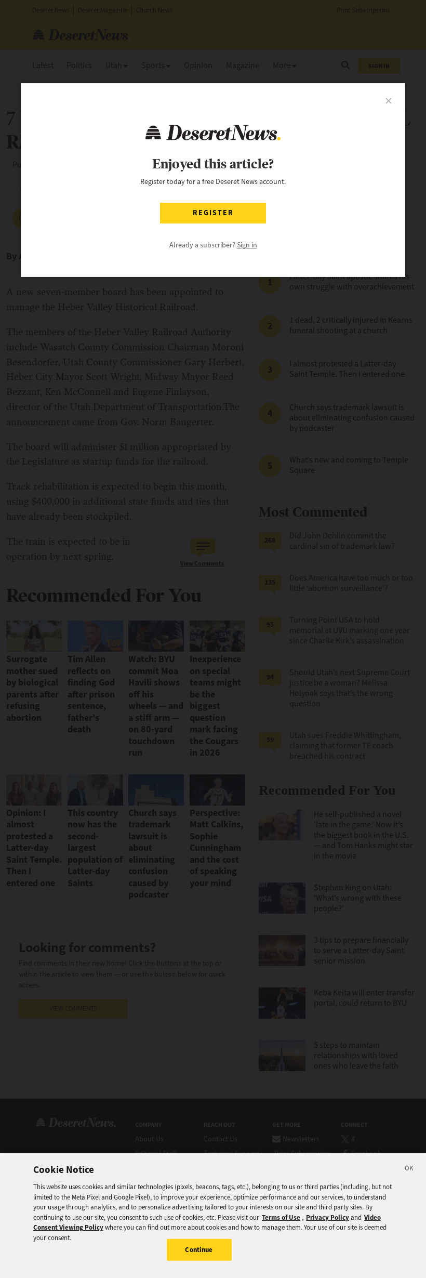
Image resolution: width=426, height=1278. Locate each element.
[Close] (409, 1169)
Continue (198, 1249)
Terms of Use (281, 1217)
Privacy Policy (327, 1217)
